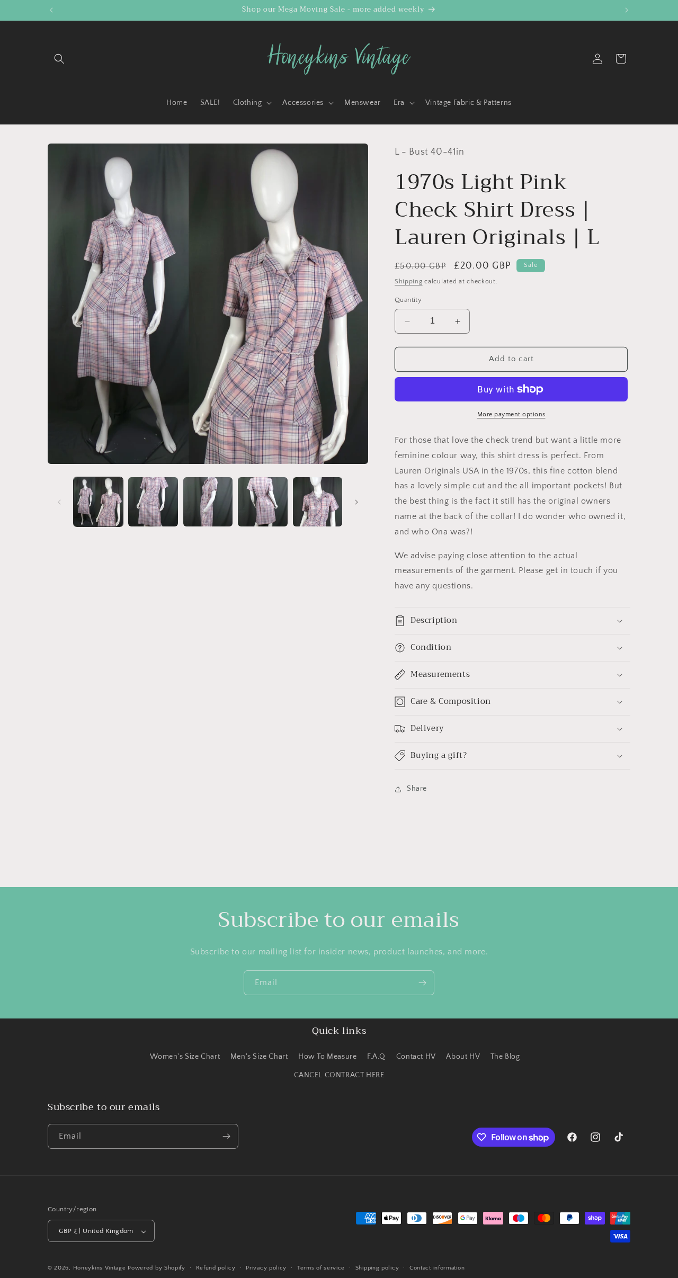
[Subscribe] (422, 982)
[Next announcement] (626, 10)
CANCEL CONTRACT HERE (339, 1075)
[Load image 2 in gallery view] (152, 501)
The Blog (505, 1056)
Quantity (408, 300)
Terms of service (321, 1268)
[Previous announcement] (51, 10)
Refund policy (216, 1268)
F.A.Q (376, 1056)
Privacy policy (266, 1268)
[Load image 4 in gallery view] (262, 501)
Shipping (409, 281)
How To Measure (327, 1056)
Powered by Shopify (156, 1268)
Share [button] (417, 789)
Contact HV (416, 1056)
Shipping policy (377, 1268)
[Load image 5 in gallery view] (317, 501)
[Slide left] (59, 502)
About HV (463, 1056)
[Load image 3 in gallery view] (208, 501)
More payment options (511, 414)
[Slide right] (356, 502)
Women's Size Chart (185, 1056)
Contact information (437, 1268)
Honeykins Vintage (99, 1268)
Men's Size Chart (259, 1056)
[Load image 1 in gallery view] (98, 501)
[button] (59, 58)
